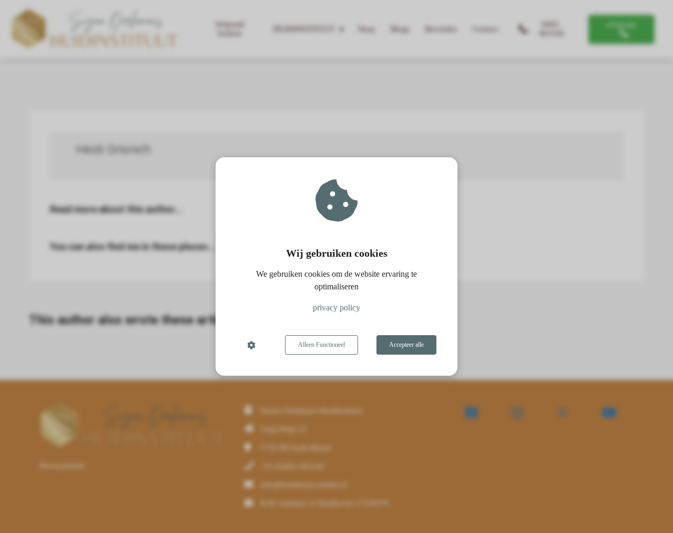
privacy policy (336, 307)
